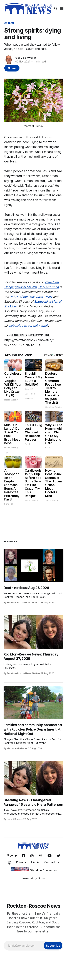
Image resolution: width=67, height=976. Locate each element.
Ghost (42, 878)
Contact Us (51, 862)
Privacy (21, 862)
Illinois (35, 862)
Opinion (9, 23)
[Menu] (62, 8)
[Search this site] (56, 8)
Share (12, 68)
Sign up (12, 855)
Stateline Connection (44, 870)
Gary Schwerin (25, 57)
